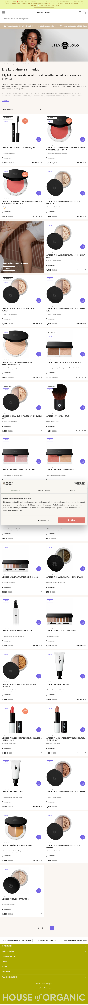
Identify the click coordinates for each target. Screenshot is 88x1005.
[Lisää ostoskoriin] (38, 139)
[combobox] (44, 18)
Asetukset (42, 520)
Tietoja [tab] (73, 490)
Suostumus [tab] (15, 490)
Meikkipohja (18, 64)
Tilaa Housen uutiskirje (10, 977)
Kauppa (4, 966)
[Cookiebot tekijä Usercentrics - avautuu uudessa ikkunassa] (75, 483)
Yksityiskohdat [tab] (44, 490)
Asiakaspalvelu (7, 946)
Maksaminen (6, 972)
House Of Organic (8, 951)
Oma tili (4, 961)
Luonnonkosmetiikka (9, 956)
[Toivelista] (80, 12)
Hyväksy (71, 520)
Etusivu (4, 64)
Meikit (10, 64)
